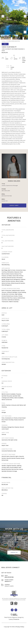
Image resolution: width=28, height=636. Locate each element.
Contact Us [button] (14, 552)
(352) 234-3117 (8, 581)
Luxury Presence (14, 619)
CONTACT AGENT (14, 205)
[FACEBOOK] (12, 610)
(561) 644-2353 (6, 190)
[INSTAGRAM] (15, 610)
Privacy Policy (20, 626)
